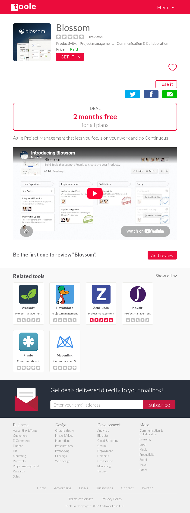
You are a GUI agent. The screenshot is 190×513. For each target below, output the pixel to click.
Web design (62, 461)
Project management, (97, 43)
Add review (162, 255)
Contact (127, 488)
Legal (142, 444)
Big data (102, 435)
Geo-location (105, 461)
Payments (19, 461)
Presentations (64, 446)
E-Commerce (21, 440)
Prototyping (62, 451)
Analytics (103, 430)
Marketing (19, 456)
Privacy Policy (111, 499)
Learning (145, 439)
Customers (20, 435)
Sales (16, 476)
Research (19, 471)
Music (143, 449)
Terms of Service (81, 499)
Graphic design (65, 430)
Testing (101, 471)
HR (15, 451)
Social (143, 460)
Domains (103, 456)
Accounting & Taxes (25, 430)
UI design (61, 456)
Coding (101, 446)
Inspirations (62, 440)
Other (143, 470)
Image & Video (64, 435)
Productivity (146, 454)
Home (41, 488)
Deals (83, 488)
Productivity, (66, 43)
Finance (18, 446)
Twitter (147, 488)
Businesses (104, 488)
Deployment (105, 451)
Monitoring (104, 466)
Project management (26, 466)
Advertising (62, 488)
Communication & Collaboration (142, 43)
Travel (143, 465)
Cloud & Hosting (107, 440)
